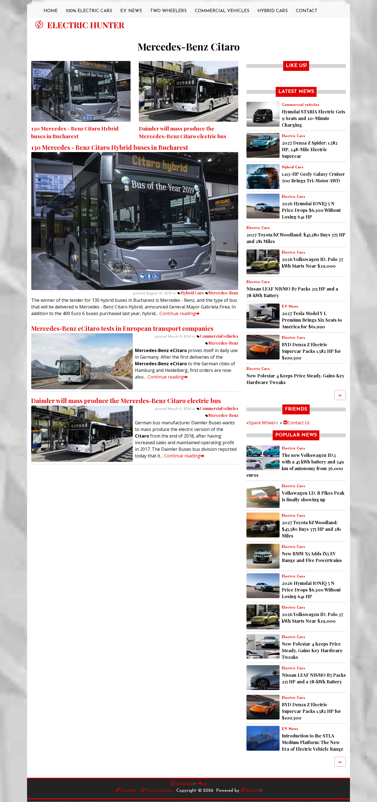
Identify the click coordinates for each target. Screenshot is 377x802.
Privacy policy (158, 790)
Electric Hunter (85, 24)
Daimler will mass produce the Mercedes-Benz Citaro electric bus (126, 400)
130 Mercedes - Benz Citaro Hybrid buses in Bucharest (109, 147)
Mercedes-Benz (223, 292)
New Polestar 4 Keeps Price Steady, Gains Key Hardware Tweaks (312, 650)
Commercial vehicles (219, 336)
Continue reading (178, 313)
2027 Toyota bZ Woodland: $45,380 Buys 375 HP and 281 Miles (311, 529)
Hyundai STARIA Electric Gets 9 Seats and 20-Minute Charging (313, 118)
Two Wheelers (168, 11)
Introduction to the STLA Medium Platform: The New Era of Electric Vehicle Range (312, 742)
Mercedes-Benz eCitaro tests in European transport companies (122, 328)
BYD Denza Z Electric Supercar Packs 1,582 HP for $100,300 (311, 351)
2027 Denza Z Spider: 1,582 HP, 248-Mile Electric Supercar (310, 149)
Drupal (252, 790)
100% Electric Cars (89, 11)
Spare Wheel (262, 423)
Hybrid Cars (272, 11)
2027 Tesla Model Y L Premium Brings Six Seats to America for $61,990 (312, 319)
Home (51, 11)
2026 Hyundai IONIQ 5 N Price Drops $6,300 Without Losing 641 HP (311, 210)
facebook (183, 784)
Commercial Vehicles (222, 11)
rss (205, 784)
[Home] (39, 24)
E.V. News (131, 11)
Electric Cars (293, 136)
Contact (306, 11)
